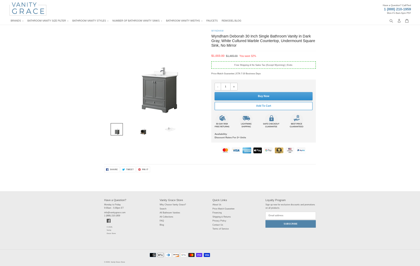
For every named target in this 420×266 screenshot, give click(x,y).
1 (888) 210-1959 (397, 9)
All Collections (166, 217)
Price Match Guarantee (223, 208)
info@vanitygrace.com (115, 212)
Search (163, 208)
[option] (115, 130)
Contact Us (217, 225)
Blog (162, 225)
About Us (216, 204)
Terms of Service (220, 229)
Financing (217, 212)
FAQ (162, 220)
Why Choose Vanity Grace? (173, 204)
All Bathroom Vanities (170, 212)
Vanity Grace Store (118, 262)
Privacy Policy (219, 220)
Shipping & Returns (221, 217)
